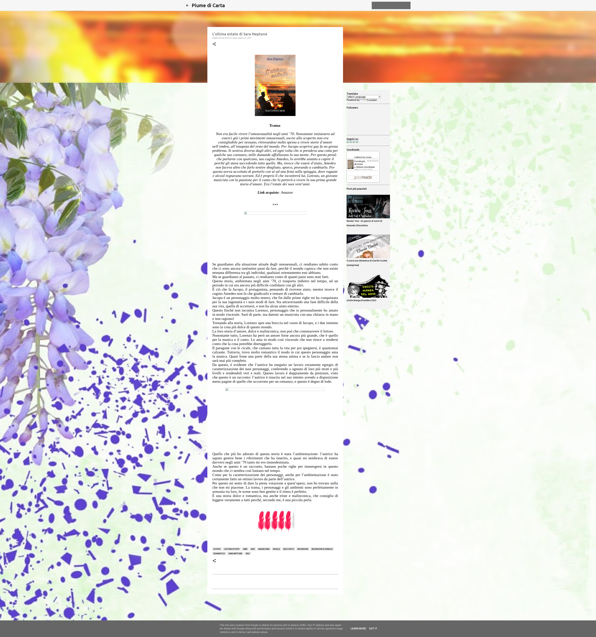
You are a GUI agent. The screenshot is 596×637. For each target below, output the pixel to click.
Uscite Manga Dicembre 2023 (361, 300)
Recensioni (303, 549)
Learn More (358, 628)
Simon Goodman (365, 167)
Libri (245, 549)
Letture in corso (363, 157)
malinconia (263, 549)
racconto (288, 549)
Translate (371, 100)
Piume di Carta (208, 5)
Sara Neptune (235, 553)
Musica (276, 549)
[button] (214, 44)
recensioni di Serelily (322, 549)
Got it (373, 628)
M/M (253, 549)
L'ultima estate (231, 549)
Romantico (219, 553)
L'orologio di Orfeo (359, 163)
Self (248, 553)
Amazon (287, 192)
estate (217, 549)
